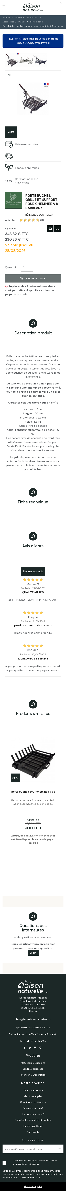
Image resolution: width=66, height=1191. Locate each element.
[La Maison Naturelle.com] (33, 7)
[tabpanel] (33, 806)
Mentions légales (33, 1186)
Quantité (10, 267)
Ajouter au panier (36, 278)
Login (33, 952)
